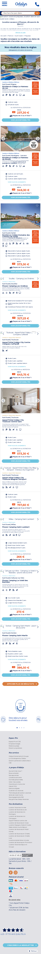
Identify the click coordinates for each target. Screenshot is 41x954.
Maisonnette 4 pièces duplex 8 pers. (19, 256)
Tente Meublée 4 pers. (15, 651)
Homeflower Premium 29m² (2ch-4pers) (20, 307)
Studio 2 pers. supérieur (15, 361)
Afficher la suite (20, 32)
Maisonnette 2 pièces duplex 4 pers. (19, 253)
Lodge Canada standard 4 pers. (17, 543)
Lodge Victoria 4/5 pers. (15, 603)
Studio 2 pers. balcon (14, 442)
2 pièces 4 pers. (13, 102)
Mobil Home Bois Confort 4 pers (18, 656)
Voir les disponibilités (20, 120)
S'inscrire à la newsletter (20, 945)
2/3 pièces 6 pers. (13, 104)
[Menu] (4, 4)
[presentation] (3, 67)
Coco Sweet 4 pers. (14, 598)
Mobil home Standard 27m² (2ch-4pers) (20, 301)
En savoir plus (14, 900)
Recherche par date (12, 13)
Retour (34, 951)
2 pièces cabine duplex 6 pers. (17, 179)
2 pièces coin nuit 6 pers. (15, 174)
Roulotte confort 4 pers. (15, 654)
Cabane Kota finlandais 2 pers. (17, 600)
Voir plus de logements (17, 182)
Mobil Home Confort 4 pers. (16, 545)
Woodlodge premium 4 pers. (17, 548)
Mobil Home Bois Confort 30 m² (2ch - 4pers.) (19, 303)
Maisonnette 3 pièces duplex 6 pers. (19, 251)
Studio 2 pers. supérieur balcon (17, 363)
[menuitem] (20, 741)
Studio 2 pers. (12, 358)
